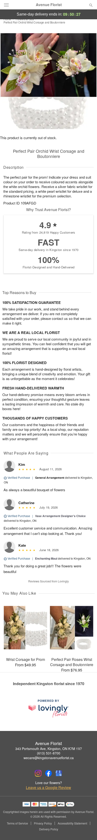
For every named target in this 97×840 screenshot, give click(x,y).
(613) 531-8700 (48, 753)
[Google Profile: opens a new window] (59, 773)
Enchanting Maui (46, 558)
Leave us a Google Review (48, 787)
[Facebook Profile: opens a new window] (48, 773)
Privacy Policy (43, 823)
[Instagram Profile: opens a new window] (38, 773)
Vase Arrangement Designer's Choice (60, 516)
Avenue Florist (49, 5)
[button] (87, 829)
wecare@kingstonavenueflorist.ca (49, 757)
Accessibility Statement (72, 823)
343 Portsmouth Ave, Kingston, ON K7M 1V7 (48, 748)
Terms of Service (17, 823)
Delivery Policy (48, 829)
